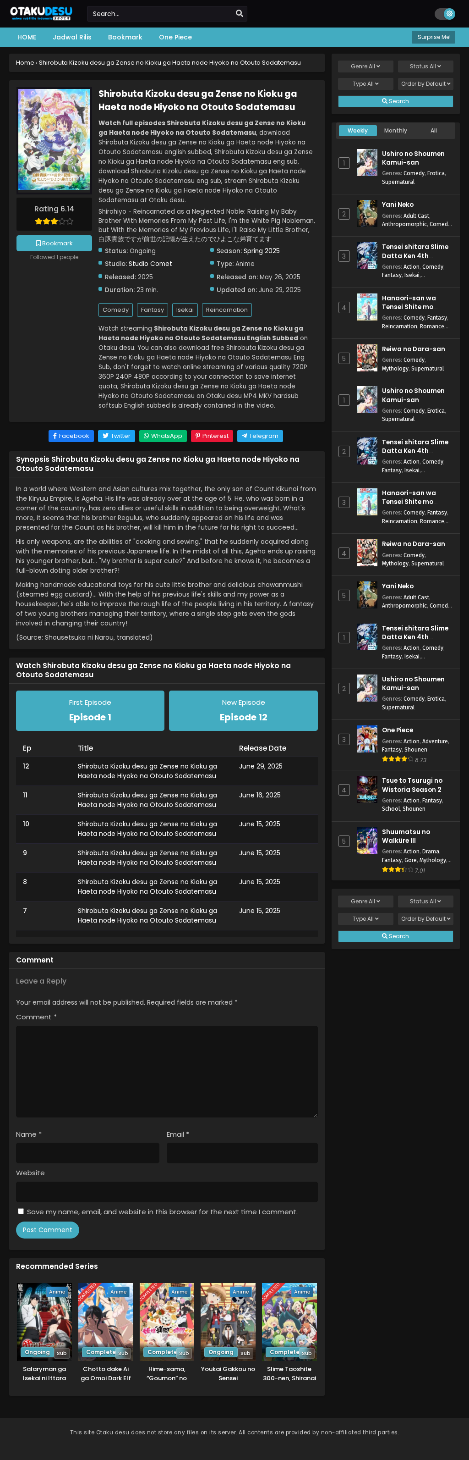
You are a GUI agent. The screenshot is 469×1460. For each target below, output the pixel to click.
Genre (363, 66)
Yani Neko (398, 204)
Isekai (185, 309)
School (391, 808)
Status (423, 66)
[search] (239, 14)
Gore (410, 860)
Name (29, 1134)
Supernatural (398, 181)
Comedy (116, 309)
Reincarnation (227, 309)
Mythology (395, 368)
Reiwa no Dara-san (413, 349)
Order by (423, 84)
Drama (430, 851)
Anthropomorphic (404, 224)
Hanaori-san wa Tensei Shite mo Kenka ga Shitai (409, 307)
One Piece (397, 730)
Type (363, 84)
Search (398, 101)
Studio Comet (150, 264)
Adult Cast (416, 215)
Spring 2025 (262, 251)
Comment (36, 1017)
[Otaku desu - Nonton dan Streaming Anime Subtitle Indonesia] (41, 19)
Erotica (436, 173)
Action (412, 266)
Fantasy (152, 309)
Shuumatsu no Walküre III (406, 836)
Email (178, 1134)
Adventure (435, 741)
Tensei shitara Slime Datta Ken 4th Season (415, 256)
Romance (432, 326)
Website (30, 1173)
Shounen (415, 749)
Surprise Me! (433, 37)
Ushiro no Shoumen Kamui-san (413, 158)
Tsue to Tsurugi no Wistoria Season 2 (412, 785)
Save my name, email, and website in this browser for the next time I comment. (162, 1212)
